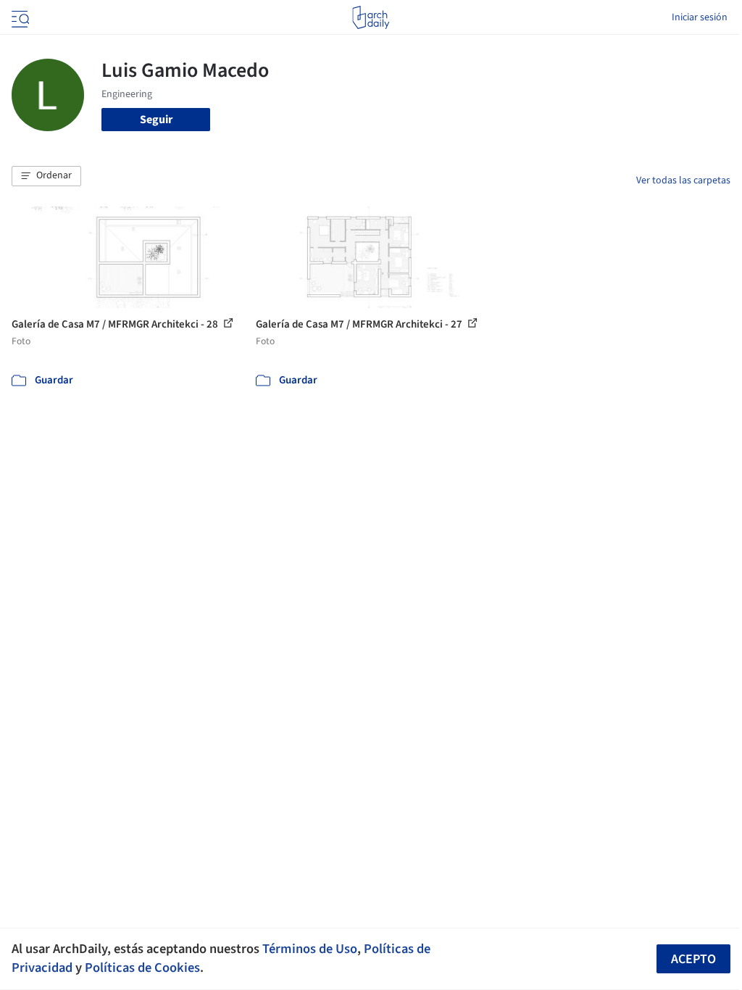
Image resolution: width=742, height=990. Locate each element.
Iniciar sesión (700, 17)
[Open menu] (19, 17)
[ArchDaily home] (370, 17)
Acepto (693, 959)
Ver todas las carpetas (683, 180)
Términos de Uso (309, 948)
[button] (46, 176)
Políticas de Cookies (142, 967)
